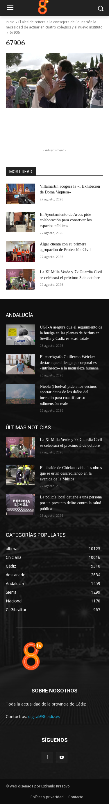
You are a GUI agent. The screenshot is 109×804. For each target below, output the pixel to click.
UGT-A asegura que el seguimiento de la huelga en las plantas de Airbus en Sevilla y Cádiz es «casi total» (71, 333)
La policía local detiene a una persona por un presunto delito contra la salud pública (71, 503)
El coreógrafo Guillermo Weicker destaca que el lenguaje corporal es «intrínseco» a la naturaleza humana (69, 362)
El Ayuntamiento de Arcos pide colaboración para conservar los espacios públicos (66, 220)
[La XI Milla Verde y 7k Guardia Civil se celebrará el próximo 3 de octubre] (20, 279)
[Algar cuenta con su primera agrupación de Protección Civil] (20, 251)
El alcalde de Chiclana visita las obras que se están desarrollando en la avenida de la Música (71, 473)
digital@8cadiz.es (44, 716)
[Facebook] (47, 757)
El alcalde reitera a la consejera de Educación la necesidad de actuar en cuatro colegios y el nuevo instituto (54, 24)
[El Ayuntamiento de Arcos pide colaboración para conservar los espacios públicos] (20, 222)
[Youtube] (61, 757)
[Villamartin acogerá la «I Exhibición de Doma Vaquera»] (20, 194)
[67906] (54, 80)
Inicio (10, 21)
